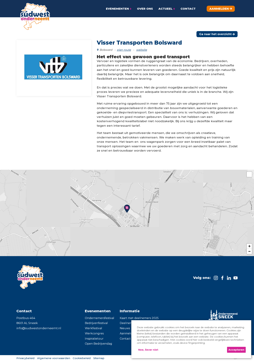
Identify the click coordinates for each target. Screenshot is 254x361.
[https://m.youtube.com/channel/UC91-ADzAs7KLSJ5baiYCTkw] (235, 278)
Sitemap (98, 358)
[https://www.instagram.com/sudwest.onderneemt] (216, 278)
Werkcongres (94, 333)
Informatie (130, 311)
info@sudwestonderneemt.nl (38, 328)
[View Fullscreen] (249, 174)
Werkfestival (93, 328)
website (141, 49)
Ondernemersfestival (99, 318)
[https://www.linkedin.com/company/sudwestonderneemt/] (229, 278)
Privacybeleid (25, 358)
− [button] (249, 251)
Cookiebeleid (82, 358)
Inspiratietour (94, 338)
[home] (33, 15)
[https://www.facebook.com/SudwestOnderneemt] (222, 278)
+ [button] (249, 246)
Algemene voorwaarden (53, 358)
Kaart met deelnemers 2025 (139, 318)
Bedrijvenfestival (96, 323)
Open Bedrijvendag (98, 343)
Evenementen (98, 311)
